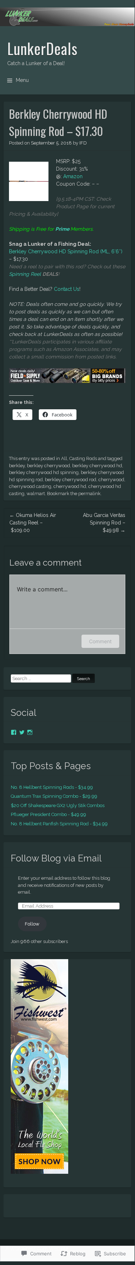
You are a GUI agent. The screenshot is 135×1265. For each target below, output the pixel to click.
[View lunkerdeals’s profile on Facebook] (14, 732)
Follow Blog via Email (56, 858)
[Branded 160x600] (39, 1172)
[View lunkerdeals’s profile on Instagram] (30, 732)
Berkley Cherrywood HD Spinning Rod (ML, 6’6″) (65, 251)
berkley (17, 465)
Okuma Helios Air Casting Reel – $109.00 (32, 522)
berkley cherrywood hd (97, 465)
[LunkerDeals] (67, 17)
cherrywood (111, 479)
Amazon (73, 176)
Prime (62, 229)
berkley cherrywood (48, 465)
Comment (100, 641)
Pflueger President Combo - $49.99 (48, 814)
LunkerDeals (42, 48)
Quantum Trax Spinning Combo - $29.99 (54, 796)
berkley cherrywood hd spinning (44, 472)
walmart (36, 493)
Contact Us (66, 289)
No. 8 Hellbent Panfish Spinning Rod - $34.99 (59, 823)
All (64, 458)
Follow (32, 924)
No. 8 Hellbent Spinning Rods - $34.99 (52, 787)
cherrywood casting (30, 486)
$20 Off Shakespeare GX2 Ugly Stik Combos (57, 805)
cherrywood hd (69, 486)
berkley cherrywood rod (70, 479)
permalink (89, 493)
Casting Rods (83, 458)
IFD (83, 143)
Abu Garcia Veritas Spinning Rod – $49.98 (104, 522)
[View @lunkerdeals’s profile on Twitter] (22, 732)
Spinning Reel (25, 274)
